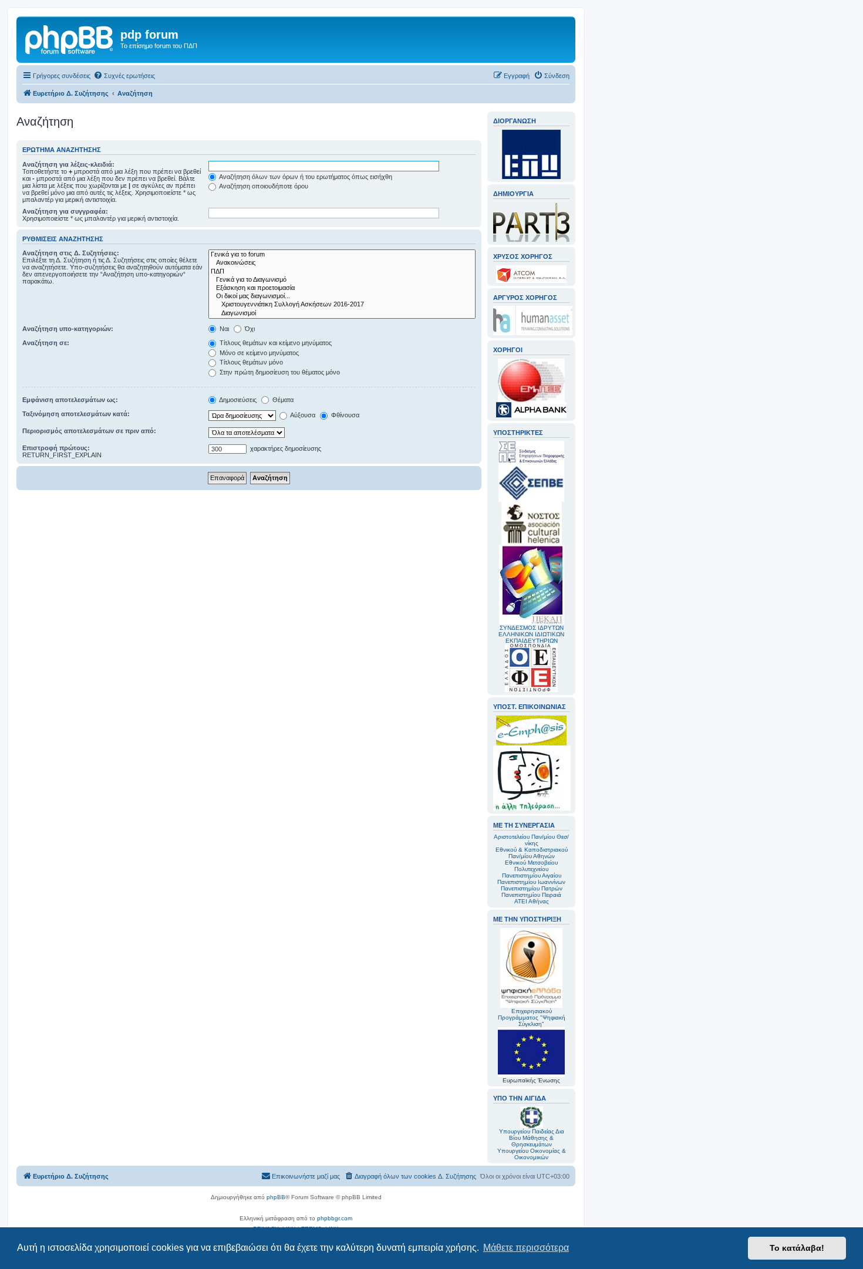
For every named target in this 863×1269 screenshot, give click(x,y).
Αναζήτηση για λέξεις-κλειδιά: (68, 164)
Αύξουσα (302, 415)
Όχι (249, 328)
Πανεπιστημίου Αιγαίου (531, 875)
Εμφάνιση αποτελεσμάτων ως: (70, 399)
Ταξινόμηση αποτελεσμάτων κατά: (76, 413)
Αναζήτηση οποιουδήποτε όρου (263, 186)
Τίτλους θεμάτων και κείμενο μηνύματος (275, 342)
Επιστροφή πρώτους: (56, 447)
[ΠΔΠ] (342, 272)
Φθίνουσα (344, 415)
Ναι (223, 328)
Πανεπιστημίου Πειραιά (531, 895)
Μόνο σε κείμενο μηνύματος (258, 352)
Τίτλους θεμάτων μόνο (250, 362)
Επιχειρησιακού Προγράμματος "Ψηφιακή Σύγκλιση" (531, 1017)
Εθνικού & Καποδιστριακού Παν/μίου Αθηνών (531, 852)
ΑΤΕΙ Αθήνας (531, 901)
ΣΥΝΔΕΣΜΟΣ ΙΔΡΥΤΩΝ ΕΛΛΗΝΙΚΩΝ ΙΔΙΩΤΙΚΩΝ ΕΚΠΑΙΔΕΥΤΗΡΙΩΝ (531, 634)
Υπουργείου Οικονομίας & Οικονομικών (531, 1154)
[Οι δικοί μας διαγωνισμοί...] (342, 296)
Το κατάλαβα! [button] (797, 1248)
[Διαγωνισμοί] (342, 313)
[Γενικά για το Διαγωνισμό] (342, 280)
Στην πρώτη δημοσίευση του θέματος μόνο (279, 372)
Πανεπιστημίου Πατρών (531, 888)
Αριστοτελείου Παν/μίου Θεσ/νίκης (531, 839)
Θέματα (282, 399)
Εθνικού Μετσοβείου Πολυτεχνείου (531, 865)
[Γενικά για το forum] (342, 255)
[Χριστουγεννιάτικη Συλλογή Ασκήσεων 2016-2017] (342, 305)
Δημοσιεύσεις (237, 399)
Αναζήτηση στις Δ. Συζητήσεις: (70, 252)
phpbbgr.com (334, 1218)
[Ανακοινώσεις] (342, 263)
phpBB (276, 1197)
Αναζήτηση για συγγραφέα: (65, 211)
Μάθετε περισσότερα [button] (526, 1248)
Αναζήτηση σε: (45, 342)
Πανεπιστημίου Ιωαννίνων (531, 882)
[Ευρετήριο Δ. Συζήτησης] (69, 38)
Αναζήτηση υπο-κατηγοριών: (67, 328)
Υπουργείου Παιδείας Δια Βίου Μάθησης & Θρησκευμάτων (531, 1138)
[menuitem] (124, 76)
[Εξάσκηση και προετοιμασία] (342, 288)
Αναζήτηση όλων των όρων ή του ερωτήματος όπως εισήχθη (305, 176)
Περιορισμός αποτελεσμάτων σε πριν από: (89, 430)
